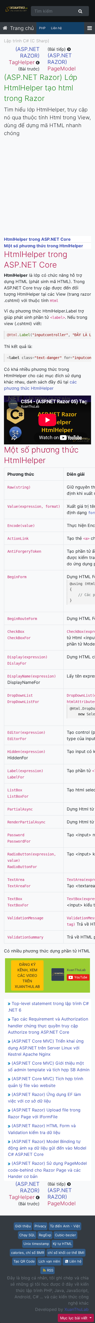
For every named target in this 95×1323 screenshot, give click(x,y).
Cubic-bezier (65, 1235)
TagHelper (24, 55)
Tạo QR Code (24, 1261)
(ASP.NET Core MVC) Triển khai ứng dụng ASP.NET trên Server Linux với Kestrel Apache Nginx (46, 1047)
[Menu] (89, 28)
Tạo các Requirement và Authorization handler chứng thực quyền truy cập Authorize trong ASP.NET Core (48, 1025)
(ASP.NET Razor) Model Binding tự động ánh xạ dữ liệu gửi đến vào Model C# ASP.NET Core (47, 1148)
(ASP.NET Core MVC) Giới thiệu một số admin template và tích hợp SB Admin (48, 1066)
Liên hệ (56, 28)
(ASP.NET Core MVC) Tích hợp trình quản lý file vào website (45, 1082)
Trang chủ (22, 28)
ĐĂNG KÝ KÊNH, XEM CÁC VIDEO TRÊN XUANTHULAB (27, 975)
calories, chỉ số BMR (27, 1252)
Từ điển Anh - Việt (65, 1226)
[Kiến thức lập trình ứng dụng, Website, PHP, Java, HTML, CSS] (16, 11)
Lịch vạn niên (49, 1261)
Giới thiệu (23, 1226)
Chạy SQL (27, 1235)
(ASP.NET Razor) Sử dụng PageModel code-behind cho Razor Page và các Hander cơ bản (47, 1170)
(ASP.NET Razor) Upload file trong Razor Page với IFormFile (44, 1113)
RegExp (45, 1235)
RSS (50, 1270)
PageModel (62, 62)
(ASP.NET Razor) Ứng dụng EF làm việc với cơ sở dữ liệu (44, 1098)
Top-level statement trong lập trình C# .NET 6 (48, 1007)
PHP (42, 28)
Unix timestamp (36, 1244)
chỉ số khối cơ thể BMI (66, 1252)
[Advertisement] (47, 188)
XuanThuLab (76, 1309)
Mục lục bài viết (74, 1318)
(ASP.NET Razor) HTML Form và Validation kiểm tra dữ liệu (42, 1129)
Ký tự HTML (62, 1244)
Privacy (40, 1226)
